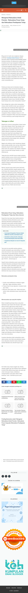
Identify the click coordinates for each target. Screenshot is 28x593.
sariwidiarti (16, 590)
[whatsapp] (19, 382)
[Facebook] (3, 476)
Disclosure (19, 587)
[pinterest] (13, 382)
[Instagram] (9, 476)
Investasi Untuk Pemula (13, 57)
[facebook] (4, 382)
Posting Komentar (6, 27)
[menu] (3, 10)
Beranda (8, 587)
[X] (6, 476)
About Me (13, 587)
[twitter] (9, 382)
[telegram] (23, 382)
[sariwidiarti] (14, 3)
